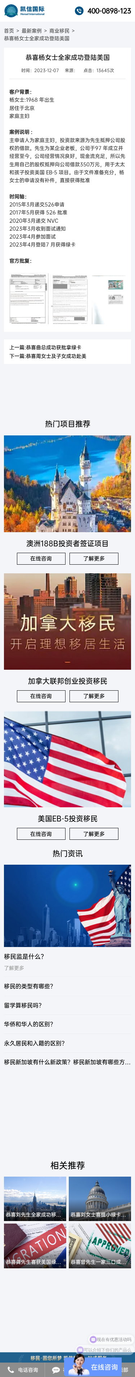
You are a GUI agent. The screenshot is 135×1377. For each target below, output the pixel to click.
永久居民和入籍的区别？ (35, 1043)
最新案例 (32, 30)
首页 (9, 30)
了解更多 (94, 558)
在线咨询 (41, 558)
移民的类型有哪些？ (30, 986)
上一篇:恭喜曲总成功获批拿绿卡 (45, 347)
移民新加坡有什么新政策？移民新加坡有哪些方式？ (67, 1062)
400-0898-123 (109, 10)
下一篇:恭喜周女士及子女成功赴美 (47, 356)
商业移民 (59, 30)
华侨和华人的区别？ (30, 1024)
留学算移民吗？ (24, 1005)
